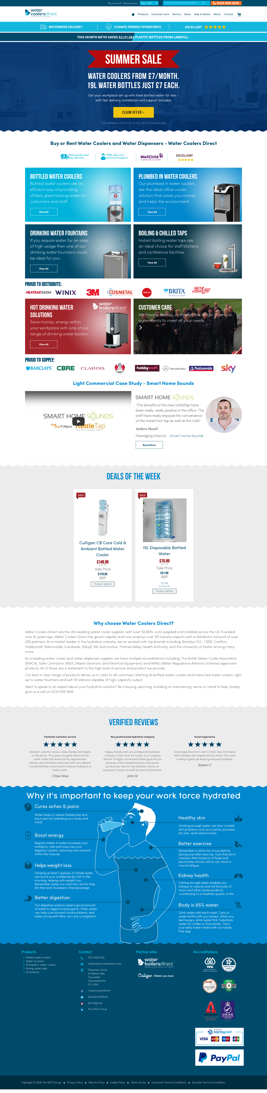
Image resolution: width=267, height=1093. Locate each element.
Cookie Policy (117, 1082)
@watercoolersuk (98, 996)
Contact (228, 14)
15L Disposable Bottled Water (164, 550)
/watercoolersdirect (99, 990)
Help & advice (202, 14)
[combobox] (186, 3)
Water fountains (35, 961)
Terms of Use (138, 1082)
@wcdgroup (95, 1003)
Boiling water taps (36, 968)
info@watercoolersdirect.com (105, 963)
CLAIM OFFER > (133, 112)
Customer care (160, 14)
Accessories (32, 972)
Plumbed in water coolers (41, 964)
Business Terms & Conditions (208, 1082)
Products (143, 14)
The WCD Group (97, 1009)
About (217, 14)
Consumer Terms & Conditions (169, 1082)
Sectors (176, 14)
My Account (115, 3)
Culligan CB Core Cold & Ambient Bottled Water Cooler (102, 548)
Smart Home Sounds (186, 435)
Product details (102, 584)
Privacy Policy (75, 1082)
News (187, 14)
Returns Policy (96, 1082)
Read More (149, 445)
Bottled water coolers (38, 957)
